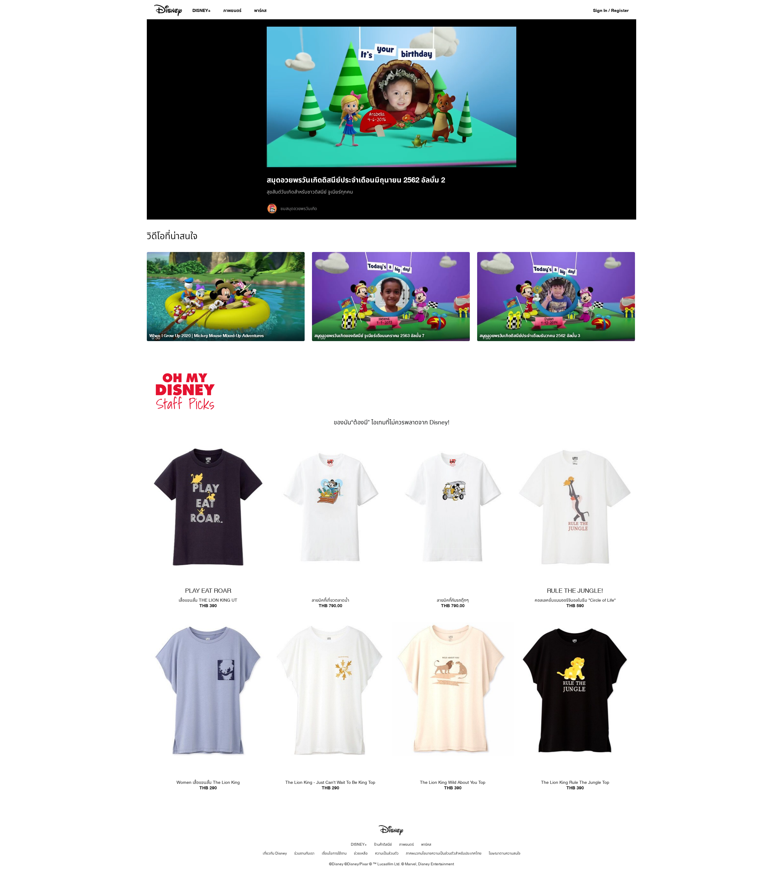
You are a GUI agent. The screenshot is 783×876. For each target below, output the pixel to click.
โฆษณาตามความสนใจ (504, 853)
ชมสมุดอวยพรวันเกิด (298, 208)
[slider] (391, 150)
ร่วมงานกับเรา (304, 853)
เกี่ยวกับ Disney (275, 853)
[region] (391, 97)
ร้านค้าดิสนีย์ (383, 844)
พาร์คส (426, 844)
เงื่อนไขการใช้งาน (334, 853)
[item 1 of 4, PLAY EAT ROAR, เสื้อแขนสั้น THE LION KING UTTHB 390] (208, 507)
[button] (614, 10)
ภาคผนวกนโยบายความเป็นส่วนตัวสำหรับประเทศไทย (443, 853)
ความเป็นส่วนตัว (387, 853)
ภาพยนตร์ (406, 844)
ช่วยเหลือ (361, 853)
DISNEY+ (359, 844)
